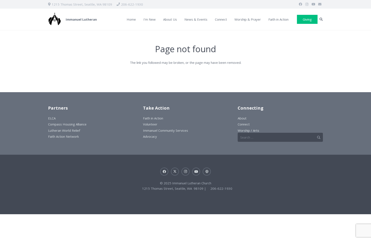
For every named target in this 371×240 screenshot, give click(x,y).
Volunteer (150, 124)
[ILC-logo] (54, 19)
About (242, 118)
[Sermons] (207, 172)
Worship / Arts (248, 130)
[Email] (319, 4)
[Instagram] (307, 4)
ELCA (52, 118)
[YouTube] (313, 4)
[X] (175, 172)
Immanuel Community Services (165, 130)
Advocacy (150, 136)
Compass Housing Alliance (67, 124)
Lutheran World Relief (64, 130)
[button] (158, 19)
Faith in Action (153, 118)
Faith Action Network (63, 136)
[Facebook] (300, 4)
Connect (244, 124)
